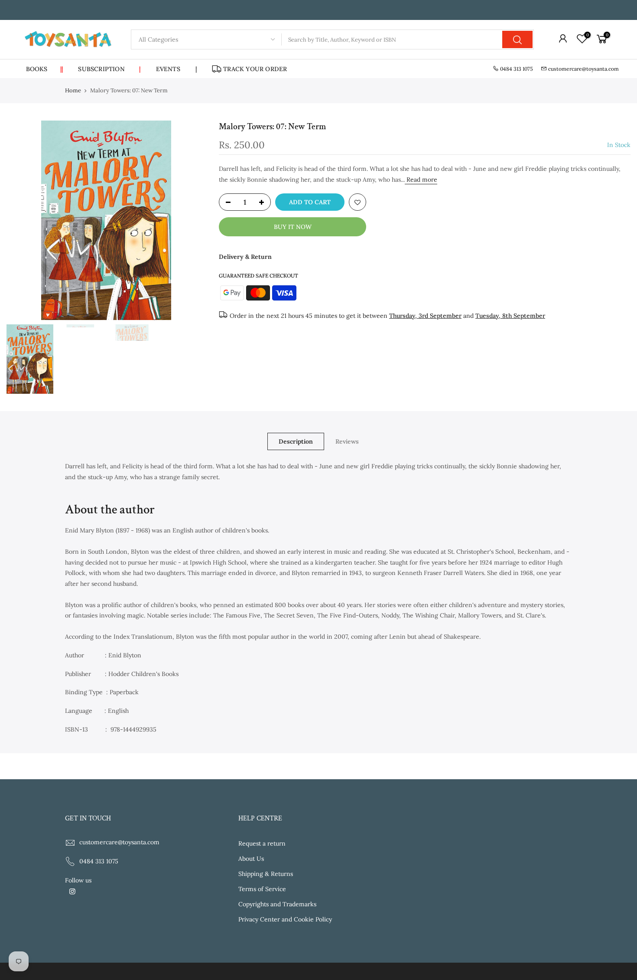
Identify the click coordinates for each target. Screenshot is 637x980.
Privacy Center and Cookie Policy (285, 919)
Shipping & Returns (265, 874)
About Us (251, 858)
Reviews (347, 441)
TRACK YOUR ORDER (255, 69)
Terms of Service (262, 889)
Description (296, 441)
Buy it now (293, 227)
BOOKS (44, 69)
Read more (421, 179)
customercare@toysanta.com (583, 68)
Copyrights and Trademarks (277, 904)
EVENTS (168, 69)
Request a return (262, 843)
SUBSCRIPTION (109, 69)
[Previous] (22, 220)
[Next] (191, 220)
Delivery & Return (245, 257)
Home (73, 90)
